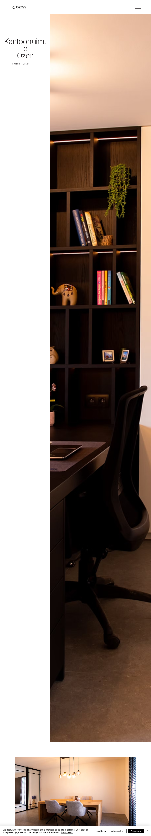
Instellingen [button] (101, 830)
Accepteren (136, 830)
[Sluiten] (147, 831)
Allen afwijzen (117, 830)
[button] (138, 7)
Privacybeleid (67, 832)
